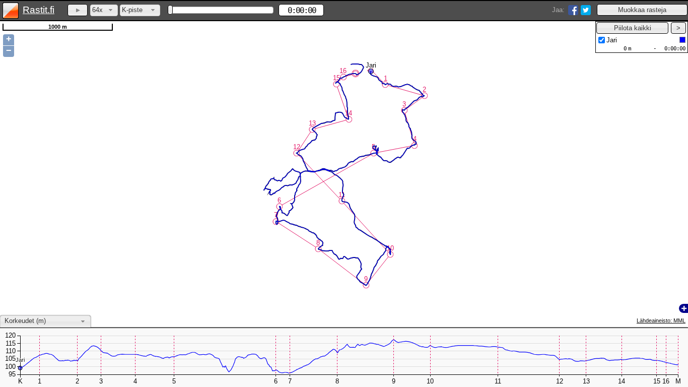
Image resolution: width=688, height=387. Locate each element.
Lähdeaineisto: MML (661, 320)
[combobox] (104, 10)
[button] (642, 10)
